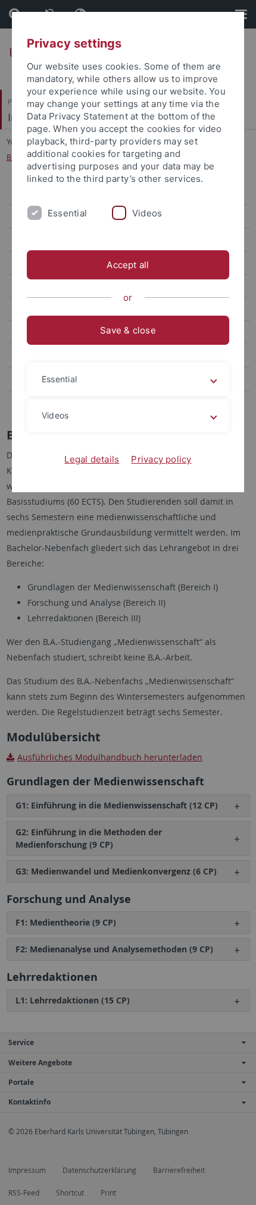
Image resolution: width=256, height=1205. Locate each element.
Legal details (91, 459)
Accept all (128, 264)
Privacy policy (161, 459)
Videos (147, 213)
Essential (67, 213)
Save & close (128, 330)
